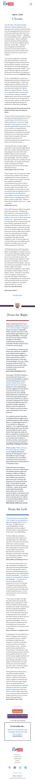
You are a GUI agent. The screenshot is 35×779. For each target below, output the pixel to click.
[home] (7, 4)
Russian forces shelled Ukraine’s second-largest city (16, 92)
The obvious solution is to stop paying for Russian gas (17, 577)
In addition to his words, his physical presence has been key (17, 217)
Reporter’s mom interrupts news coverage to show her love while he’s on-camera (17, 732)
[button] (31, 4)
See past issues (17, 295)
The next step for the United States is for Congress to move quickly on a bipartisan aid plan (17, 520)
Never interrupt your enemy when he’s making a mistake (16, 450)
